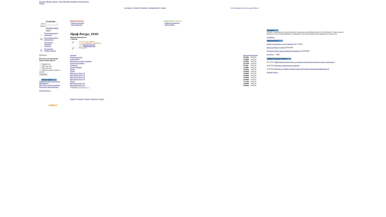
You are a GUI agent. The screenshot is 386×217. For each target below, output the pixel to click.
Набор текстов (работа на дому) (258, 8)
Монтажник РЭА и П (77, 73)
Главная (72, 99)
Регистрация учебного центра (50, 50)
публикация (253, 55)
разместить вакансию (172, 23)
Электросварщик (76, 67)
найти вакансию (76, 25)
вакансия (73, 55)
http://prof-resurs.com (89, 45)
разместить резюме (77, 23)
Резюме (87, 99)
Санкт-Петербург (64, 2)
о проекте (136, 8)
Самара (41, 3)
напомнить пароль (52, 28)
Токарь (72, 69)
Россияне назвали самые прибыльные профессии (284, 51)
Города (101, 99)
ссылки (163, 8)
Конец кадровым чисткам (275, 47)
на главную (128, 8)
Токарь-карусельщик (77, 63)
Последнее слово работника (48, 87)
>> (87, 87)
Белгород (42, 2)
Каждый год (45, 64)
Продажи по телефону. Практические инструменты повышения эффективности (301, 69)
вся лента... (270, 54)
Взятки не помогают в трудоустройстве (280, 44)
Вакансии (94, 99)
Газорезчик (74, 65)
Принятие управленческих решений (286, 65)
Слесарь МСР (74, 59)
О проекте (80, 99)
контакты (144, 8)
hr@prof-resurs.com (89, 46)
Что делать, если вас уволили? (49, 85)
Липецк (55, 2)
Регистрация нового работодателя (51, 39)
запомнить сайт (154, 8)
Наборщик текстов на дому (237, 8)
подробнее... (271, 37)
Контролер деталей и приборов (80, 61)
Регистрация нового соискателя (51, 34)
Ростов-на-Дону (83, 2)
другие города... (50, 3)
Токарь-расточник (76, 57)
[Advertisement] (193, 13)
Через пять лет (46, 68)
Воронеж (74, 2)
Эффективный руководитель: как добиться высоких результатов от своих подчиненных (304, 62)
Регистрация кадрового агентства (48, 44)
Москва (49, 2)
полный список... (45, 91)
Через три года (46, 66)
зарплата (246, 55)
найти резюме (169, 25)
